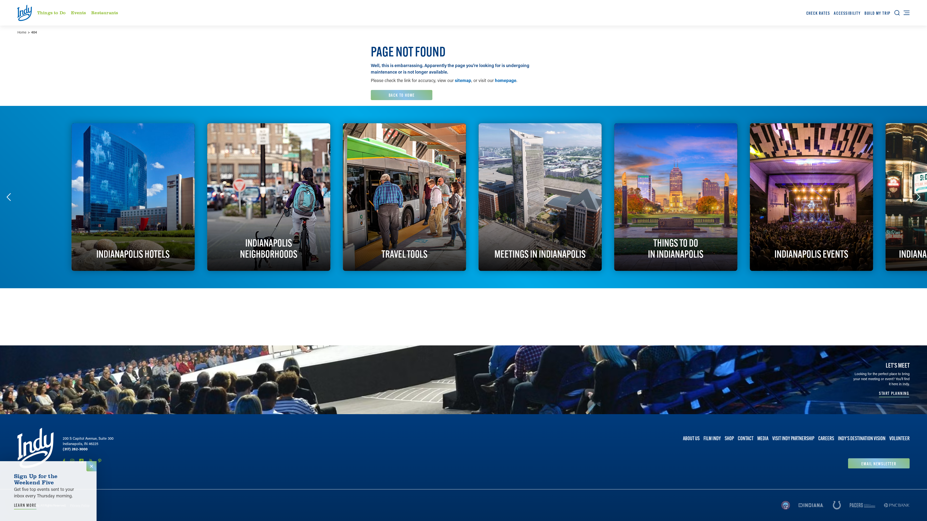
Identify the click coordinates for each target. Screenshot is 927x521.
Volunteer (899, 438)
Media (762, 438)
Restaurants (104, 12)
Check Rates (818, 13)
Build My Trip (877, 13)
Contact (745, 438)
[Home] (35, 448)
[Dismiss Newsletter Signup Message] (91, 466)
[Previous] (9, 197)
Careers (826, 438)
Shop (729, 438)
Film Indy (712, 438)
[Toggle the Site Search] (897, 12)
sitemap (463, 80)
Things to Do (51, 12)
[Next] (918, 197)
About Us (691, 438)
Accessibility (847, 13)
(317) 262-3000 (75, 448)
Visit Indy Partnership (793, 438)
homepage (505, 80)
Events (78, 12)
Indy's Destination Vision (861, 438)
